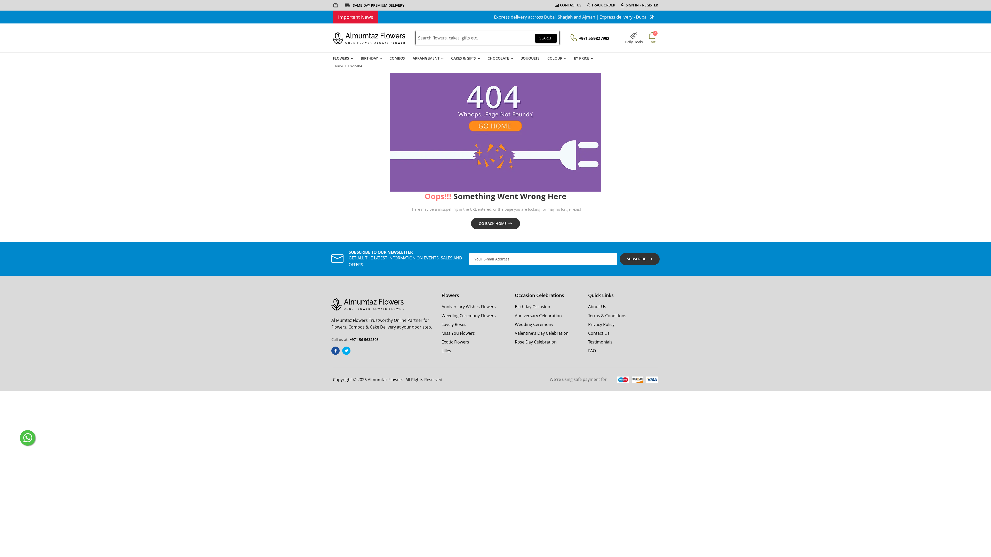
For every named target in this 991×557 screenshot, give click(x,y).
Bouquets (530, 58)
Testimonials (600, 342)
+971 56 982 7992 (594, 38)
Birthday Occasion (532, 306)
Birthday (369, 58)
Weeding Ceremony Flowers (469, 315)
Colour (554, 58)
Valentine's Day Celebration (542, 333)
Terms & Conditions (607, 315)
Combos (397, 58)
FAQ (592, 351)
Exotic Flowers (455, 342)
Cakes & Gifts (463, 58)
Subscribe (636, 258)
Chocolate (498, 58)
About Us (597, 306)
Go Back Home (493, 223)
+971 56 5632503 (364, 339)
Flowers (341, 58)
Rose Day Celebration (536, 342)
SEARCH (546, 38)
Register (650, 5)
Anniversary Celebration (538, 315)
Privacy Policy (601, 324)
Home (338, 66)
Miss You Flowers (458, 333)
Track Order (603, 5)
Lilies (446, 351)
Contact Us (570, 5)
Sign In (632, 5)
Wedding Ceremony (534, 324)
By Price (581, 58)
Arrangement (426, 58)
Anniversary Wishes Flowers (469, 306)
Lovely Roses (454, 324)
